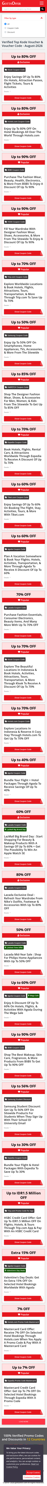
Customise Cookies (32, 1477)
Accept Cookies (33, 1472)
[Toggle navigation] (41, 3)
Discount (11, 32)
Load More (23, 1421)
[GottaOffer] (11, 3)
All (8, 24)
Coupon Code (13, 28)
